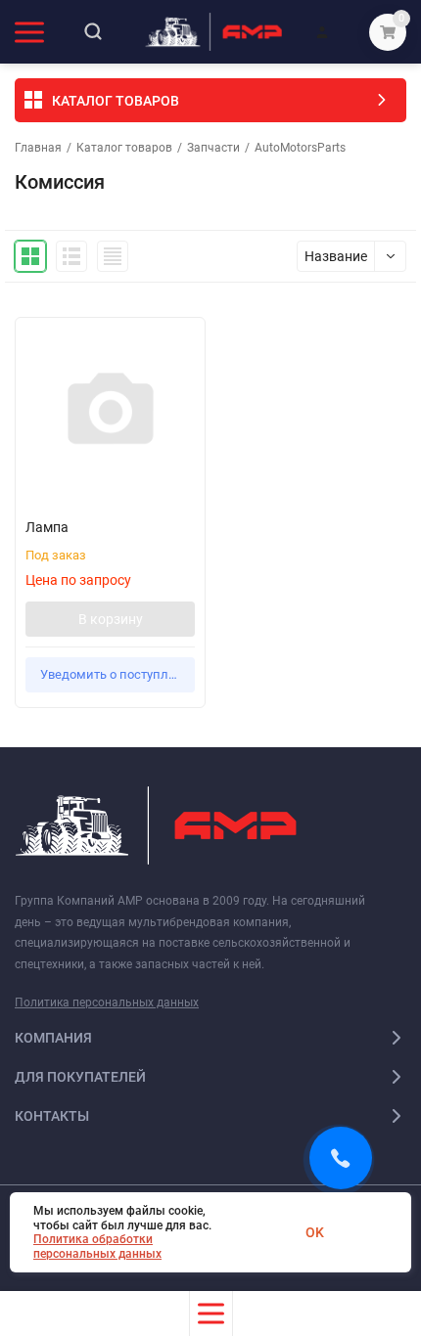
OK (314, 1232)
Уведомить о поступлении (117, 674)
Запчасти (213, 148)
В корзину (110, 619)
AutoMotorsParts (300, 148)
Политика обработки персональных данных (97, 1246)
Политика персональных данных (107, 1002)
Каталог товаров (124, 148)
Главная (38, 148)
